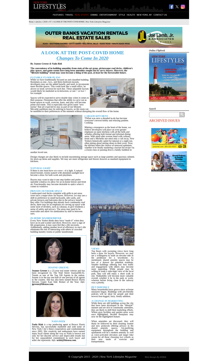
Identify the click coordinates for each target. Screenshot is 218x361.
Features (58, 15)
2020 (45, 22)
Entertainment (108, 15)
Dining (94, 15)
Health (131, 15)
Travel (69, 15)
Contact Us (160, 15)
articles (38, 22)
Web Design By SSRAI (155, 357)
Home (31, 22)
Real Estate (82, 15)
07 (50, 22)
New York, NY (144, 15)
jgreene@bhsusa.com (42, 284)
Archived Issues (164, 120)
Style (122, 15)
